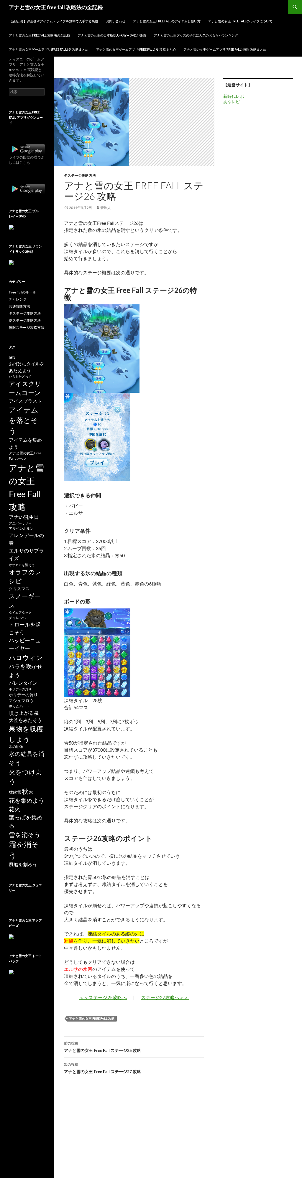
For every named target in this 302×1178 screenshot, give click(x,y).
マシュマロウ (21, 700)
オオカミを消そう (22, 565)
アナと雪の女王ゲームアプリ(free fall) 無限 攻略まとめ (224, 49)
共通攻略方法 (19, 306)
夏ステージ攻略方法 (25, 320)
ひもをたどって (20, 376)
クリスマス (19, 588)
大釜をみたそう (25, 720)
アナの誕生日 (24, 517)
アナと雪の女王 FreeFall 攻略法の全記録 (39, 35)
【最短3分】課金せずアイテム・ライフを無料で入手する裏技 (53, 21)
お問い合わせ (115, 21)
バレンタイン (23, 683)
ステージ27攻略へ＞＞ (165, 997)
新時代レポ (233, 96)
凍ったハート (19, 706)
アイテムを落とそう (23, 420)
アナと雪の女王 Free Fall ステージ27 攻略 (102, 1068)
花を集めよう (26, 800)
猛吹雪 (15, 792)
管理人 (105, 207)
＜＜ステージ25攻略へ (103, 997)
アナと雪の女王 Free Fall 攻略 (92, 1018)
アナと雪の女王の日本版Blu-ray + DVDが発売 (112, 35)
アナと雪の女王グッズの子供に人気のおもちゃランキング (196, 35)
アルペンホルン (21, 528)
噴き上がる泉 (24, 713)
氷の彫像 (16, 746)
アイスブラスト (25, 401)
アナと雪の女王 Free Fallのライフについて (240, 21)
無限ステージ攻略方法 (26, 327)
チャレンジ (18, 299)
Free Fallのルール (22, 292)
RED (12, 357)
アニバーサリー (20, 523)
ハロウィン (26, 657)
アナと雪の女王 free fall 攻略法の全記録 (56, 7)
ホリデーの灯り (20, 689)
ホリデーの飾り (23, 694)
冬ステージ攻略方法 (80, 175)
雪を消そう (25, 834)
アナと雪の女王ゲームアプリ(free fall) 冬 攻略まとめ (48, 49)
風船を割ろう (23, 864)
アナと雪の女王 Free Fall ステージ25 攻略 (102, 1047)
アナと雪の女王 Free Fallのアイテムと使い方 (167, 21)
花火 (14, 809)
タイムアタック (20, 612)
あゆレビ (231, 101)
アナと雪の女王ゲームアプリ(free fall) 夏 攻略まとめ (136, 49)
